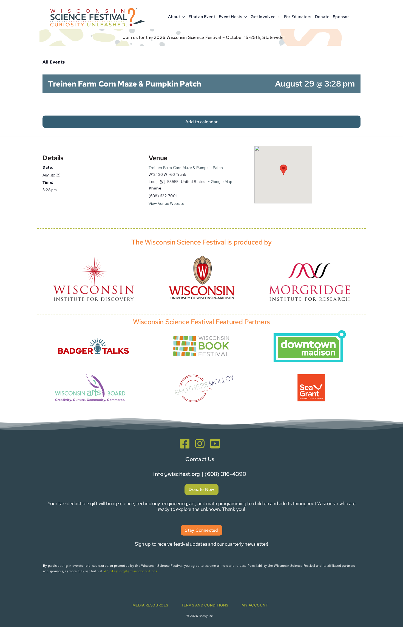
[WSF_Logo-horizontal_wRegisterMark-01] (96, 6)
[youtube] (215, 443)
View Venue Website (166, 203)
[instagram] (200, 443)
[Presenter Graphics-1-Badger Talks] (93, 335)
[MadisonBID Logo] (309, 332)
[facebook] (184, 443)
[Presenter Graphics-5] (311, 376)
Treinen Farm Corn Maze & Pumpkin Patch (186, 167)
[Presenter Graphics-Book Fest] (201, 335)
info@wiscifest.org (176, 474)
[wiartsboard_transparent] (90, 373)
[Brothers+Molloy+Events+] (205, 367)
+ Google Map (220, 181)
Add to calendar (201, 121)
